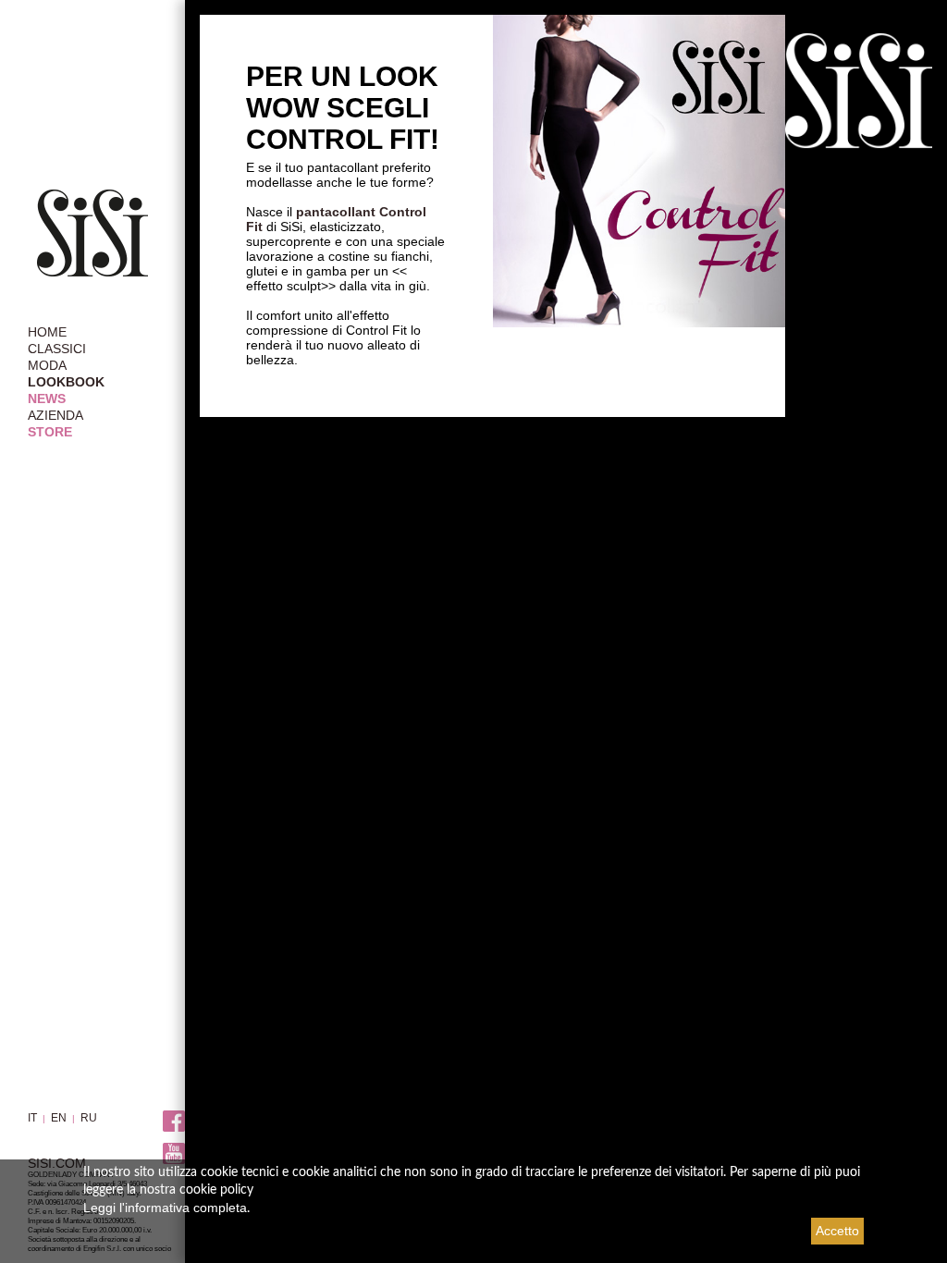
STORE (50, 431)
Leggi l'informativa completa (165, 1207)
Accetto (837, 1230)
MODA (47, 365)
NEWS (47, 398)
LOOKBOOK (66, 381)
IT (32, 1117)
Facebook (174, 1122)
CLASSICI (57, 348)
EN (59, 1117)
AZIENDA (55, 415)
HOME (47, 332)
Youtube (174, 1154)
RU (88, 1117)
